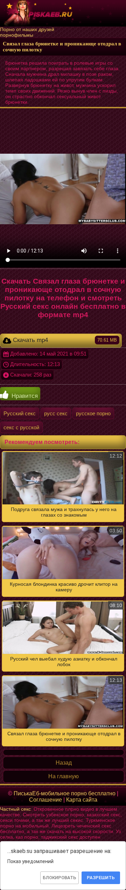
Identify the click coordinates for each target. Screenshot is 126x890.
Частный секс (15, 809)
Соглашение (45, 800)
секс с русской (21, 427)
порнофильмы (16, 35)
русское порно (93, 413)
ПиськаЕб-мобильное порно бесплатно (64, 793)
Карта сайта (81, 800)
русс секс (56, 413)
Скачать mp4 (64, 340)
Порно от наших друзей (27, 29)
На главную (63, 776)
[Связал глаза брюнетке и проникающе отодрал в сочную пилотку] (63, 598)
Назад (64, 763)
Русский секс (20, 413)
